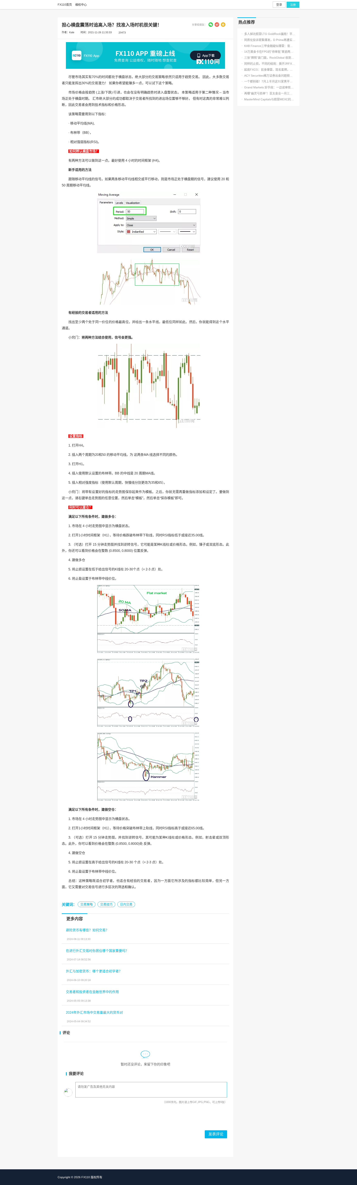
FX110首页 (65, 4)
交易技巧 (106, 904)
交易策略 (86, 904)
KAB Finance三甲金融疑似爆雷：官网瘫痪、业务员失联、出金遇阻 (268, 45)
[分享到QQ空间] (223, 24)
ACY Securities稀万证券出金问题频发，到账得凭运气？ (268, 75)
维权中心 (81, 4)
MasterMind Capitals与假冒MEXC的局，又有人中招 (268, 99)
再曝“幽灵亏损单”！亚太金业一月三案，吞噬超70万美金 (268, 93)
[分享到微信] (210, 24)
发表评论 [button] (215, 1134)
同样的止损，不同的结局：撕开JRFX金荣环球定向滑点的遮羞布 (268, 63)
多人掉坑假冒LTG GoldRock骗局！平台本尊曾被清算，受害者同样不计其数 (268, 34)
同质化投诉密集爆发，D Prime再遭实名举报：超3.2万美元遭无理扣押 (268, 39)
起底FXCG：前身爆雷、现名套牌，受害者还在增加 (268, 69)
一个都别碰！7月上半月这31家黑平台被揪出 (268, 81)
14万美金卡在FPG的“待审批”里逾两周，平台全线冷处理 (268, 51)
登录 (279, 4)
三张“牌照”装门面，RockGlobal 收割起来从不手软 (268, 57)
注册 (293, 4)
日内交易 (126, 904)
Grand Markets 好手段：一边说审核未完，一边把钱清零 (268, 87)
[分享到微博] (217, 24)
